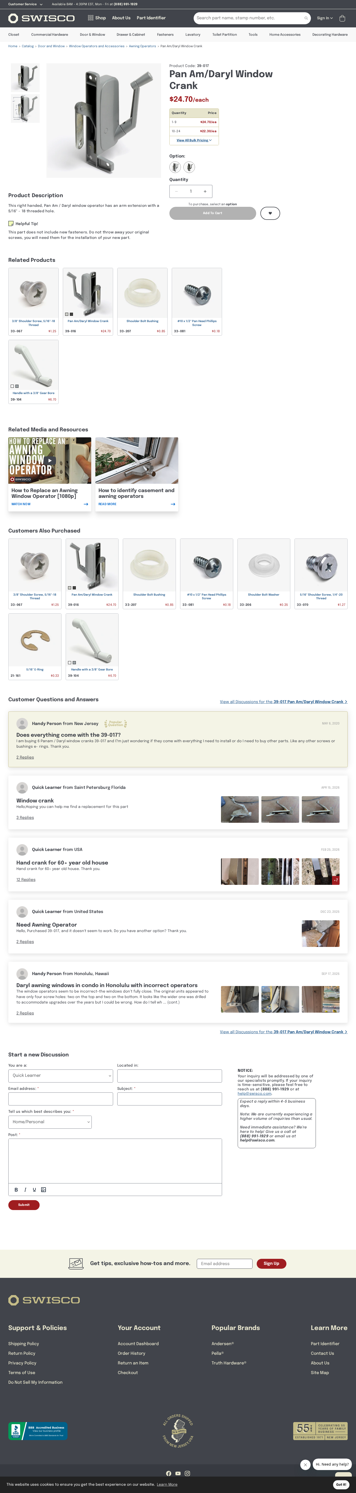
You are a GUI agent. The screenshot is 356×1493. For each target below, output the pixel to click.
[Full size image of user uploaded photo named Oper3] (321, 871)
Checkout (128, 1373)
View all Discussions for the (281, 702)
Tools (253, 35)
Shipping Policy (23, 1344)
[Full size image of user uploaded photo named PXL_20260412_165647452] (240, 809)
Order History (131, 1353)
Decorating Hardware (330, 35)
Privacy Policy (22, 1363)
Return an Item (133, 1363)
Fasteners (165, 35)
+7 (336, 880)
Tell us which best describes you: (39, 1112)
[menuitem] (25, 77)
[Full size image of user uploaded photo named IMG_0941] (280, 999)
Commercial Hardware (49, 35)
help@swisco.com (254, 1094)
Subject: (125, 1089)
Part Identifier (325, 1344)
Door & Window (92, 35)
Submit (24, 1205)
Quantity (178, 180)
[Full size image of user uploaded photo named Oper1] (240, 871)
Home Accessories (284, 35)
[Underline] (34, 1189)
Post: (13, 1135)
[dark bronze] (189, 167)
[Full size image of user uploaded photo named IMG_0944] (321, 999)
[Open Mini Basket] (343, 18)
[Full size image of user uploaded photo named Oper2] (280, 871)
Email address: (22, 1089)
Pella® (218, 1353)
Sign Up (271, 1263)
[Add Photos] (43, 1189)
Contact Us (322, 1353)
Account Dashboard (138, 1344)
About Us (320, 1363)
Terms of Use (21, 1373)
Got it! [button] (341, 1484)
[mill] (175, 167)
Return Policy (21, 1353)
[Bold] (16, 1189)
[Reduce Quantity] (176, 191)
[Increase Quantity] (205, 191)
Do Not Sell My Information (35, 1382)
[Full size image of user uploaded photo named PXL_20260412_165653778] (280, 809)
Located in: (127, 1065)
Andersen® (223, 1344)
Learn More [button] (167, 1484)
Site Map (320, 1373)
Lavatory (193, 35)
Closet (13, 35)
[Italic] (25, 1189)
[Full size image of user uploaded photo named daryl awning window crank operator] (240, 999)
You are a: (17, 1065)
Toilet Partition (224, 35)
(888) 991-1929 (254, 1136)
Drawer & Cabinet (131, 35)
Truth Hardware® (229, 1363)
